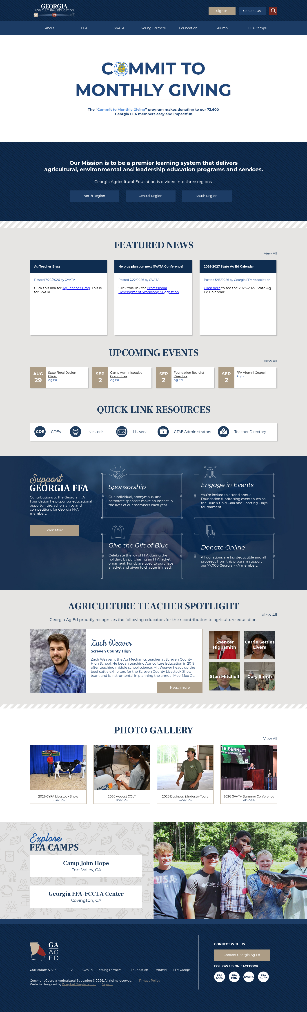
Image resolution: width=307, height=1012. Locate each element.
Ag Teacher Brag (47, 266)
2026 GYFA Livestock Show (58, 796)
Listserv (140, 432)
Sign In (107, 984)
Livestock (95, 432)
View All (270, 253)
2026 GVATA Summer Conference (249, 796)
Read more (180, 687)
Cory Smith (259, 676)
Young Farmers (153, 28)
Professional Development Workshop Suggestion (148, 290)
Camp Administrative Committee (126, 374)
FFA (84, 28)
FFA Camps (257, 28)
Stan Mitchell (224, 676)
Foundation (188, 28)
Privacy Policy (149, 980)
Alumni (223, 28)
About (50, 28)
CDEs (56, 432)
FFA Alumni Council (251, 372)
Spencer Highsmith (224, 644)
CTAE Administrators (192, 432)
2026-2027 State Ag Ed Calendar (229, 266)
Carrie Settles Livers (260, 644)
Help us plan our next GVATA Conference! (150, 266)
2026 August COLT (122, 796)
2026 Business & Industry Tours (185, 796)
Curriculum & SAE (43, 970)
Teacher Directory (250, 432)
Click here (212, 288)
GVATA (118, 28)
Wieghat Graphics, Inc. (79, 984)
